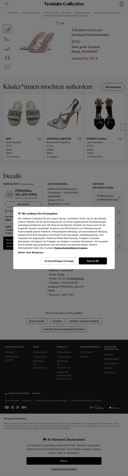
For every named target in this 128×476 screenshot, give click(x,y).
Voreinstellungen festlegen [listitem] (59, 261)
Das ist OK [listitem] (93, 261)
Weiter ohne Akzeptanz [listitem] (31, 252)
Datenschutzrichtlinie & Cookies (71, 248)
